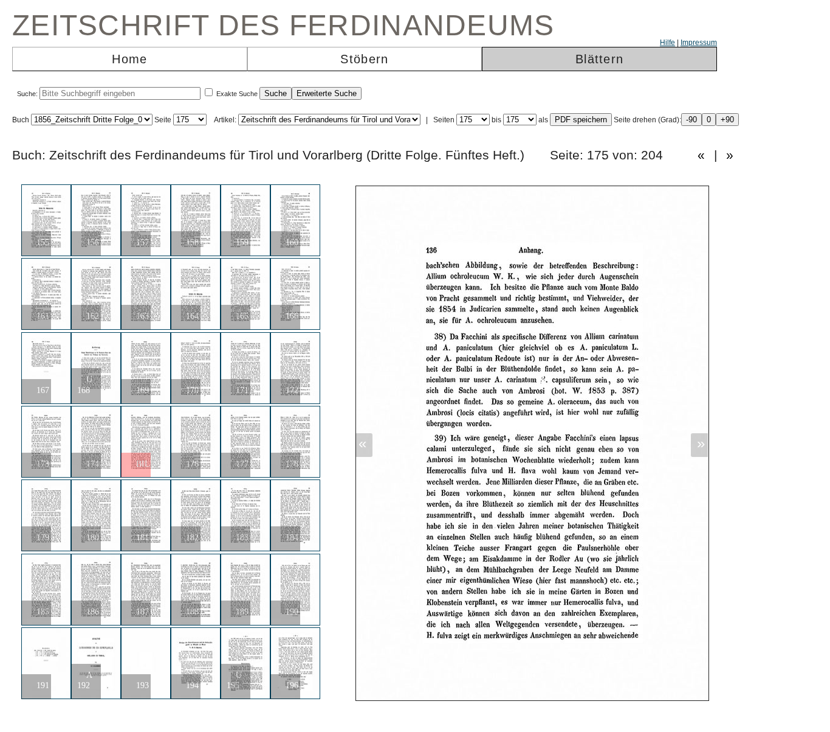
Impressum (699, 42)
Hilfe (667, 42)
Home (129, 59)
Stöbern (364, 59)
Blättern (599, 59)
